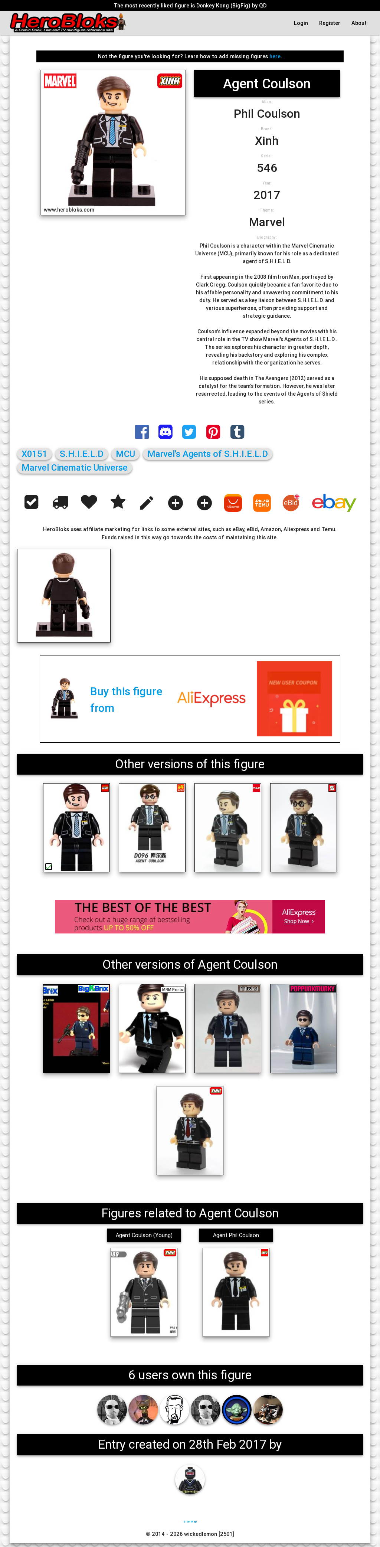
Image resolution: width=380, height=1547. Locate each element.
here (275, 56)
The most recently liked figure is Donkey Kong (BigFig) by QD (190, 5)
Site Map (190, 1521)
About (359, 22)
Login (301, 22)
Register (329, 22)
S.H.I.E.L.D (82, 453)
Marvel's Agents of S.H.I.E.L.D (207, 453)
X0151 (35, 453)
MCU (125, 453)
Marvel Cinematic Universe (75, 467)
